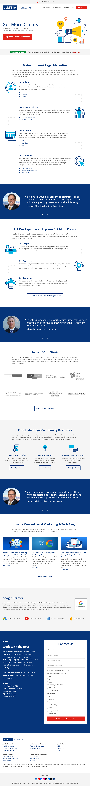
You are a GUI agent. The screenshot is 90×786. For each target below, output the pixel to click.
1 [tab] (42, 215)
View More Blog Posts (45, 576)
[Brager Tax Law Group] (76, 376)
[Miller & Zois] (76, 394)
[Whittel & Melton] (34, 394)
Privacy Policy (59, 783)
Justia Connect (25, 82)
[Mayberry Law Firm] (55, 394)
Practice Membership (10, 748)
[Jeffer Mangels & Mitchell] (34, 376)
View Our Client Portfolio (45, 409)
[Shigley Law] (13, 394)
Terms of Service (49, 783)
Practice (24, 95)
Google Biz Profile (54, 711)
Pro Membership (8, 746)
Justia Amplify (25, 155)
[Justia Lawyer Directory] (54, 779)
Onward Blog (34, 756)
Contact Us (82, 7)
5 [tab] (50, 338)
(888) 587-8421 (9, 675)
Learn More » (7, 565)
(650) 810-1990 (10, 694)
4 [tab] (47, 338)
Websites (25, 143)
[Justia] (17, 7)
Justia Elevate (25, 130)
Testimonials (34, 758)
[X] (51, 779)
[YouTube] (39, 779)
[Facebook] (41, 779)
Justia (29, 107)
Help (40, 783)
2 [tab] (45, 215)
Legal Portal (26, 783)
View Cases (45, 468)
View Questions (73, 468)
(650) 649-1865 (10, 696)
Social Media (26, 172)
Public (24, 97)
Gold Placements (27, 120)
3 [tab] (47, 215)
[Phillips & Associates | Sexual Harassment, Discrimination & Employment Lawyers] (13, 376)
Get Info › (76, 52)
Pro (23, 93)
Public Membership (9, 750)
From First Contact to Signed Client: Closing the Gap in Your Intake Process (73, 555)
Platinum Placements (28, 118)
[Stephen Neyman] (55, 376)
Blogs (23, 145)
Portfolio (33, 760)
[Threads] (46, 779)
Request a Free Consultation (17, 36)
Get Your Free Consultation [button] (65, 719)
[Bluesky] (49, 779)
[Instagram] (44, 779)
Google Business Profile (29, 170)
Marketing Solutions (72, 783)
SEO (23, 141)
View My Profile (16, 468)
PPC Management (27, 168)
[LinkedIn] (36, 779)
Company (35, 783)
